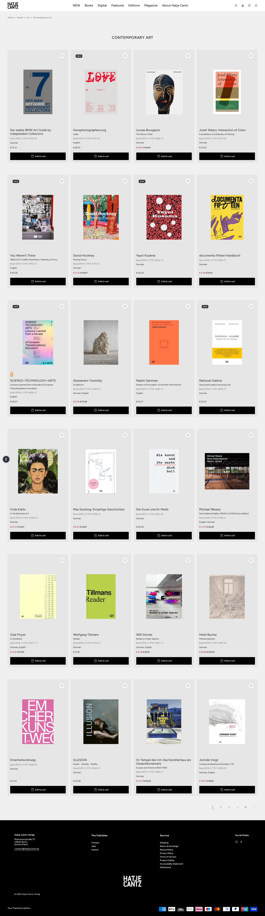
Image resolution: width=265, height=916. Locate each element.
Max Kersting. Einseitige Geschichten (99, 509)
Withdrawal (165, 867)
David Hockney (83, 255)
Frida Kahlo (18, 509)
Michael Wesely (210, 509)
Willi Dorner (144, 634)
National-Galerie (210, 380)
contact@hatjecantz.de (26, 849)
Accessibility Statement (171, 864)
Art (28, 17)
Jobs (93, 846)
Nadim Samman (147, 380)
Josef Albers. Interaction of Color (222, 130)
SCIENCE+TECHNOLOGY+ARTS (33, 380)
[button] (6, 459)
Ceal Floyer (18, 634)
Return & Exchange (169, 846)
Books (20, 17)
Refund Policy (166, 849)
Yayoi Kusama (145, 255)
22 (245, 807)
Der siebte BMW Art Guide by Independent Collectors (30, 132)
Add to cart (40, 156)
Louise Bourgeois (148, 130)
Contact (95, 842)
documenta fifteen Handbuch (219, 255)
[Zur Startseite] (16, 5)
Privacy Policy (166, 853)
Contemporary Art (42, 17)
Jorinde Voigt (208, 760)
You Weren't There (22, 255)
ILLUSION (80, 760)
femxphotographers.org (89, 130)
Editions (134, 5)
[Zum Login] (242, 5)
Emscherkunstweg (23, 760)
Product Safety (167, 860)
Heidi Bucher (208, 634)
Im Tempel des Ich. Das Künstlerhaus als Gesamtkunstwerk (163, 761)
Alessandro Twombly (87, 380)
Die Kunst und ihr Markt (152, 509)
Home (11, 17)
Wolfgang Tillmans (86, 634)
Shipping (164, 842)
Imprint (94, 849)
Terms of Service (168, 857)
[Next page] (254, 807)
